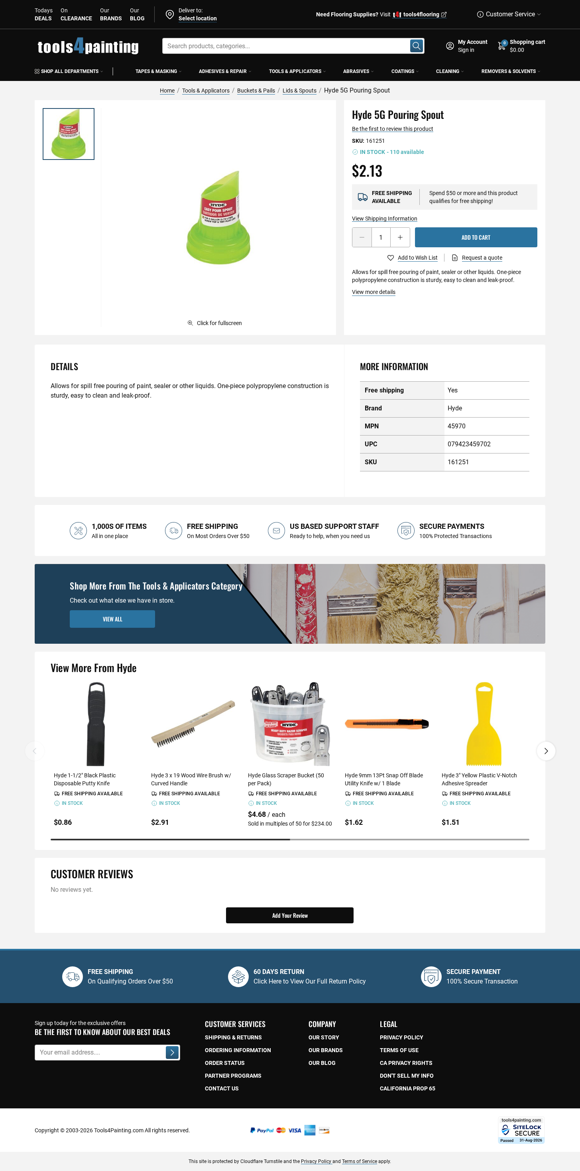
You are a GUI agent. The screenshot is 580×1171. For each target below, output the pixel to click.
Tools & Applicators (295, 71)
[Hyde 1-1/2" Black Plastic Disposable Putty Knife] (96, 724)
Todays (44, 14)
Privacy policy (401, 1037)
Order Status (225, 1063)
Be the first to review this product (392, 129)
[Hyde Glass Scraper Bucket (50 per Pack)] (290, 724)
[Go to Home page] (88, 45)
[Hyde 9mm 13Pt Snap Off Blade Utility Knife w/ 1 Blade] (387, 724)
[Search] (416, 45)
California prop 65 (407, 1088)
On (76, 14)
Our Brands (326, 1050)
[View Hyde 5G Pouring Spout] (68, 134)
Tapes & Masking (156, 71)
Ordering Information (238, 1050)
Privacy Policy (316, 1161)
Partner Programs (233, 1075)
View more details (373, 292)
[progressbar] (290, 839)
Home (167, 90)
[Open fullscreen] (218, 217)
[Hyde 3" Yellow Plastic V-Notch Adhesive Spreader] (484, 724)
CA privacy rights (406, 1063)
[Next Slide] (546, 751)
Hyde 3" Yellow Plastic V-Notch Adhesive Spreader (479, 779)
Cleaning (447, 71)
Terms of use (399, 1050)
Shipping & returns (233, 1037)
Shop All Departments (69, 71)
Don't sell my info (407, 1075)
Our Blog (322, 1063)
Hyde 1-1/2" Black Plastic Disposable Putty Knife (85, 779)
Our (111, 14)
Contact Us (222, 1088)
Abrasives (356, 71)
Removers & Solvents (509, 71)
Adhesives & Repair (223, 71)
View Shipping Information (384, 218)
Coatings (402, 71)
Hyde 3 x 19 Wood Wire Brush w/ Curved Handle (191, 779)
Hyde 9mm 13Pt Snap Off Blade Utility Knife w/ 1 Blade (384, 779)
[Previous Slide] (34, 751)
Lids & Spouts (300, 90)
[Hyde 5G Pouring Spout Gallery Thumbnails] (68, 134)
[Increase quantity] (400, 237)
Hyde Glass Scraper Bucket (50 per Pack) (286, 779)
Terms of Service (359, 1161)
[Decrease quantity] (362, 237)
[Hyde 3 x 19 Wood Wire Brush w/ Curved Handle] (193, 724)
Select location (198, 18)
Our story (324, 1037)
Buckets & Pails (256, 90)
